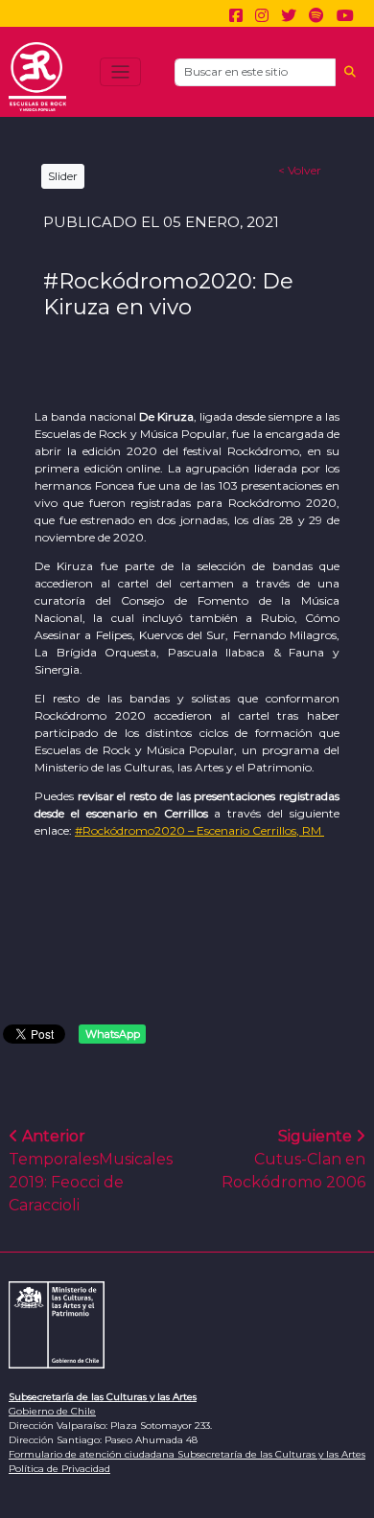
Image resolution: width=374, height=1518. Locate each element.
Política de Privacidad (59, 1468)
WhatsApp (112, 1034)
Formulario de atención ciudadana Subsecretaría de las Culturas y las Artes (187, 1454)
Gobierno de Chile (52, 1411)
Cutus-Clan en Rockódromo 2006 (293, 1159)
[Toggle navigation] (120, 72)
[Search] (350, 72)
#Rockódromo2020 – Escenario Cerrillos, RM (199, 830)
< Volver (299, 170)
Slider (63, 176)
